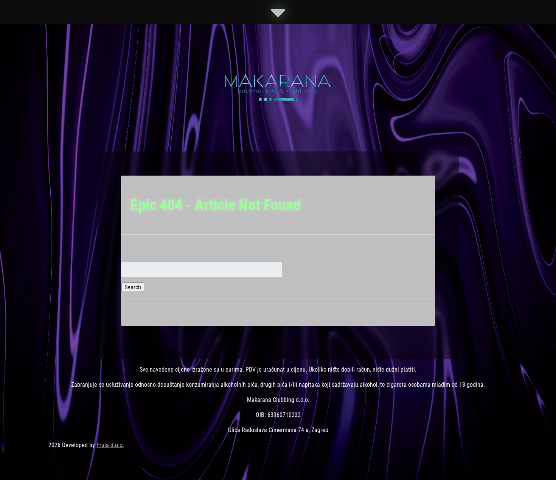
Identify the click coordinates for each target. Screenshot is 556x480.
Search (132, 287)
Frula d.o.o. (110, 445)
